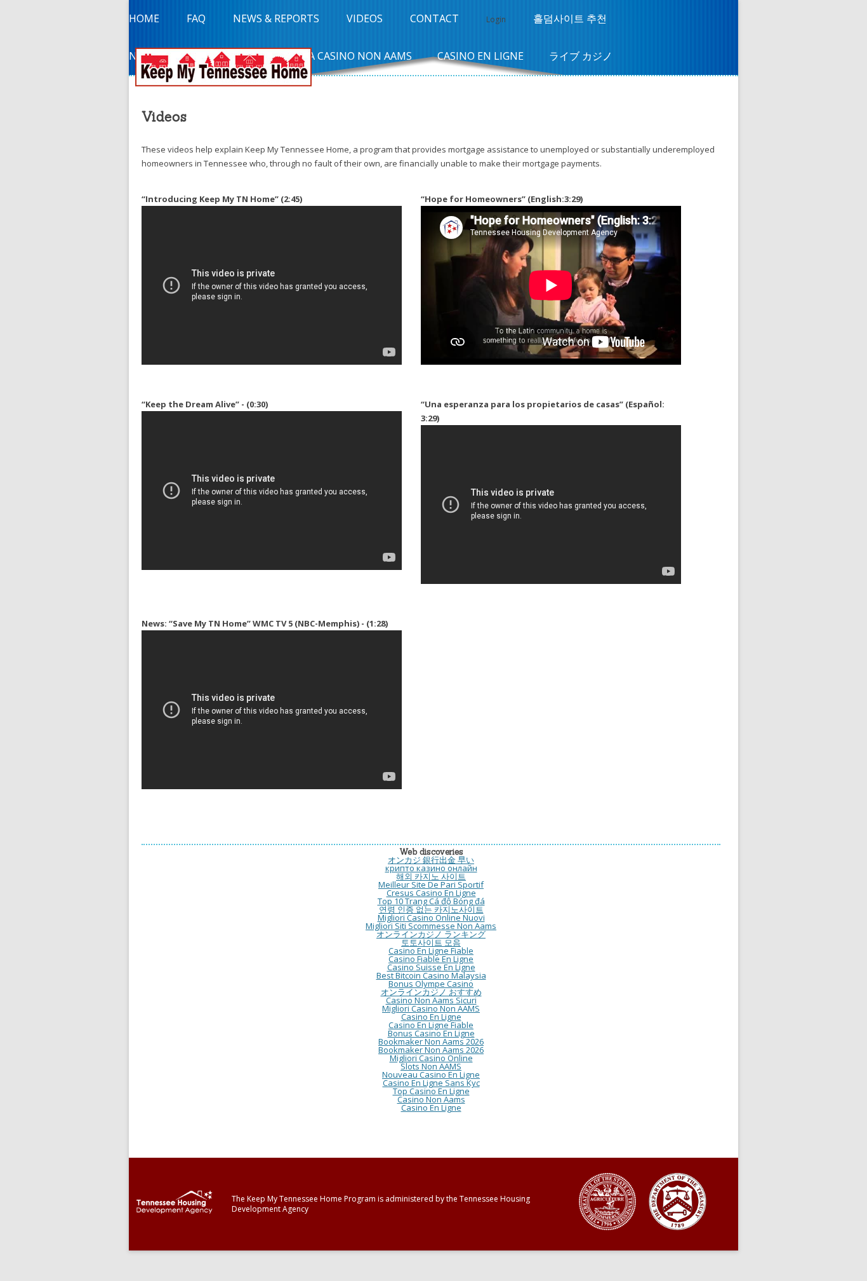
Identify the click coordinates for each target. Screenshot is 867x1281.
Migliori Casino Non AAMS (431, 1008)
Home (144, 18)
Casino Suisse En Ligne (431, 967)
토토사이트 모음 (431, 942)
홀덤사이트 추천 (570, 18)
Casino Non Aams (431, 1099)
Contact (434, 18)
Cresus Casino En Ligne (431, 892)
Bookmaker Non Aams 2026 (431, 1041)
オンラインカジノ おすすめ (431, 992)
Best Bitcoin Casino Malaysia (431, 975)
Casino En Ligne (480, 56)
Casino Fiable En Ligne (430, 959)
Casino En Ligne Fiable (430, 950)
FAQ (196, 18)
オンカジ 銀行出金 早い (431, 859)
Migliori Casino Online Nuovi (431, 917)
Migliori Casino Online (431, 1058)
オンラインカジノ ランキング (431, 934)
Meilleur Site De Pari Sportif (431, 884)
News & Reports (276, 18)
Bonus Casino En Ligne (431, 1033)
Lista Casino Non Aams (349, 56)
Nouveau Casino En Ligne (431, 1074)
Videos (365, 18)
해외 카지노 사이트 (431, 876)
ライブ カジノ (580, 56)
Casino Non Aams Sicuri (431, 1000)
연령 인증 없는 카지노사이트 (431, 909)
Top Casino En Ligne (431, 1091)
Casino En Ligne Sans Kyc (431, 1082)
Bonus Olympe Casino (430, 983)
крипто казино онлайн (431, 868)
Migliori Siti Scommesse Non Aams (431, 926)
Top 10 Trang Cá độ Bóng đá (431, 901)
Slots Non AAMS (430, 1066)
